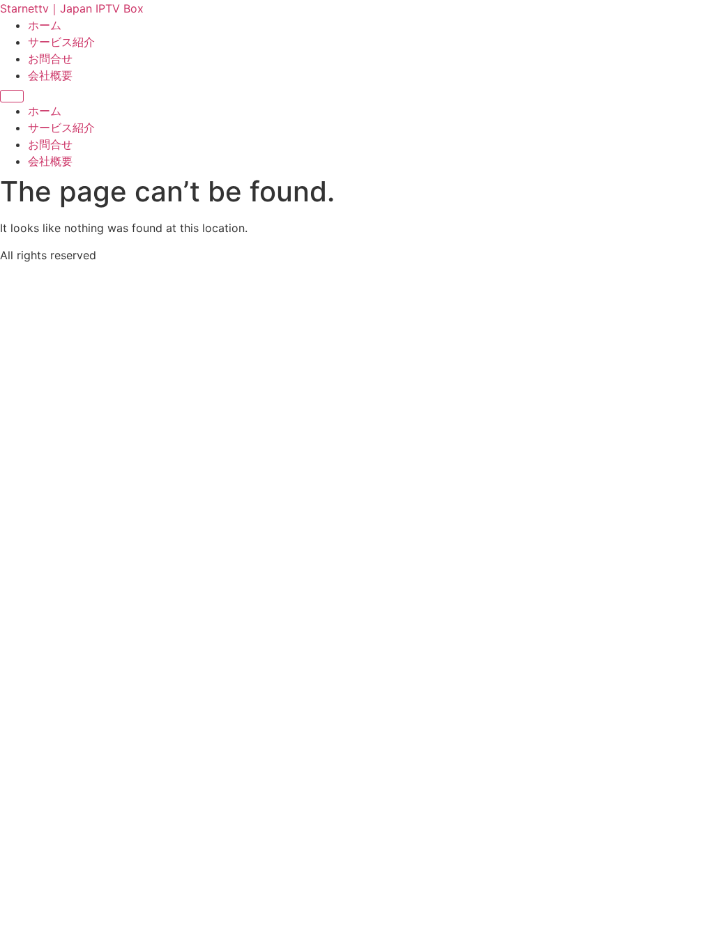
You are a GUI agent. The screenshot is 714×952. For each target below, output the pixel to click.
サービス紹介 (61, 42)
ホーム (44, 25)
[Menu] (12, 96)
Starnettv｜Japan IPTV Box (72, 8)
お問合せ (50, 59)
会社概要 (50, 75)
